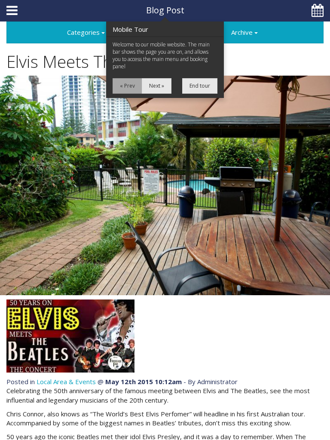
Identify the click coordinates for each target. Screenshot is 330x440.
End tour (199, 85)
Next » (156, 85)
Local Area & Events (66, 381)
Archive (242, 32)
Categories (84, 32)
